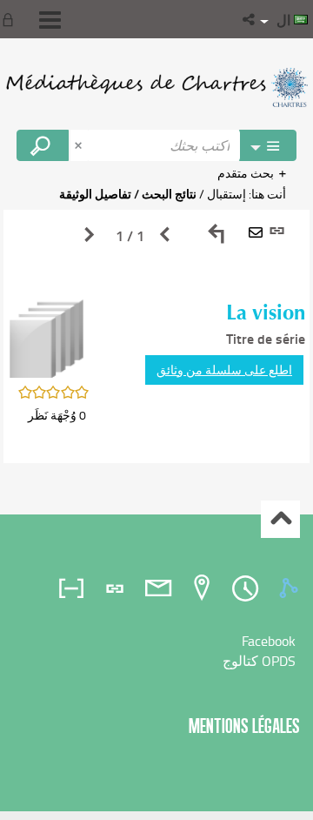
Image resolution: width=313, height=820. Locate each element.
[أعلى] (280, 519)
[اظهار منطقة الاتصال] (11, 19)
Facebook (269, 640)
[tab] (291, 588)
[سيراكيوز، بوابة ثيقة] (156, 87)
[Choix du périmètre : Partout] (267, 145)
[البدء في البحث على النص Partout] (43, 145)
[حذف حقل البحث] (80, 145)
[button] (250, 19)
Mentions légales (244, 725)
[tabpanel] (156, 336)
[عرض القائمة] (50, 20)
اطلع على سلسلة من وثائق (224, 369)
